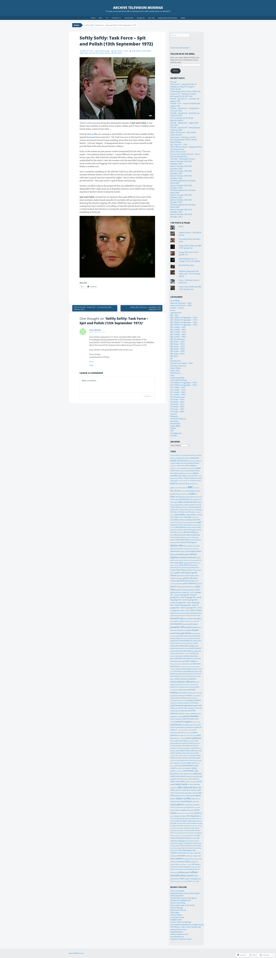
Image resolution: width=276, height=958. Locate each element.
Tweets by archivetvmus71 (180, 48)
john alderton (194, 641)
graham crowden (194, 590)
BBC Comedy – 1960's (178, 330)
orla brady (173, 711)
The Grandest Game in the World (182, 905)
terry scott (179, 813)
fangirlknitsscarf (176, 932)
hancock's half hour (184, 613)
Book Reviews (175, 361)
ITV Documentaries (177, 397)
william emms (173, 872)
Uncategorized (175, 433)
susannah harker (188, 805)
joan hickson (197, 638)
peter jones (193, 735)
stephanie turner (179, 796)
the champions (193, 816)
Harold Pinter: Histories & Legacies (183, 898)
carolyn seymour (189, 505)
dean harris (180, 532)
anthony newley (179, 473)
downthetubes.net (177, 937)
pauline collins (193, 725)
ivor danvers (176, 624)
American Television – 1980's (181, 306)
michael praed (191, 693)
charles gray (184, 507)
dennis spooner (180, 535)
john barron (178, 643)
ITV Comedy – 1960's (178, 387)
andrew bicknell (193, 463)
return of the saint (187, 751)
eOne (172, 375)
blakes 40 (174, 497)
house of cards (196, 615)
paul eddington (185, 725)
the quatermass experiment (179, 835)
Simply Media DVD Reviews (167, 18)
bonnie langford (189, 497)
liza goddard (179, 674)
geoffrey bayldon (189, 575)
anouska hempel (189, 471)
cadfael (175, 502)
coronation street (177, 520)
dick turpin (177, 542)
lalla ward (196, 664)
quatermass (196, 745)
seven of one (183, 779)
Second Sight (175, 424)
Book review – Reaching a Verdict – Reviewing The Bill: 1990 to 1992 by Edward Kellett (183, 139)
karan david (182, 661)
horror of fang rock (187, 615)
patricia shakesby (190, 716)
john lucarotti (196, 648)
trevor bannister (183, 864)
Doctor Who (129, 18)
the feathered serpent (196, 823)
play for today (197, 743)
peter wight (183, 741)
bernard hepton (191, 491)
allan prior (199, 461)
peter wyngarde (191, 741)
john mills (173, 651)
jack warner (193, 624)
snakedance (173, 788)
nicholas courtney (183, 703)
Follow (175, 71)
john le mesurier (185, 648)
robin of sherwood (190, 760)
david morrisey (174, 530)
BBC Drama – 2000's (177, 354)
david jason (188, 527)
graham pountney (175, 592)
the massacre (181, 830)
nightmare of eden (175, 708)
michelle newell (174, 695)
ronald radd (177, 766)
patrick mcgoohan (176, 719)
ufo (193, 864)
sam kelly (180, 774)
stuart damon (186, 801)
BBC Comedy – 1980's (178, 335)
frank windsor (136, 51)
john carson (190, 643)
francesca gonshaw (188, 567)
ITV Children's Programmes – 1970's (183, 385)
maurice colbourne (186, 681)
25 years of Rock (174, 455)
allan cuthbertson (191, 461)
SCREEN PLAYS (175, 920)
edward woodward (188, 557)
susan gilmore (177, 804)
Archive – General (177, 308)
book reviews (174, 499)
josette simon (189, 656)
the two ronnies (187, 848)
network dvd (173, 703)
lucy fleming (174, 676)
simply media (181, 784)
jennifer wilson (187, 636)
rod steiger (199, 760)
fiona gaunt (194, 565)
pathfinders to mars (195, 713)
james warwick (184, 630)
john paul (187, 651)
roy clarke (178, 768)
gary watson (181, 576)
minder (189, 695)
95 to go (173, 82)
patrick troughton (184, 721)
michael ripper (198, 693)
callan (180, 502)
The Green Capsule (177, 891)
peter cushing (189, 732)
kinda (190, 664)
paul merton (180, 727)
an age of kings (175, 463)
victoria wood (194, 867)
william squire (184, 879)
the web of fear (197, 848)
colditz (181, 517)
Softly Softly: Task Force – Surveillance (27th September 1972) (145, 308)
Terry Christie (95, 330)
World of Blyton (176, 915)
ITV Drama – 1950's (177, 400)
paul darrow (175, 724)
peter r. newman (181, 738)
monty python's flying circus (180, 698)
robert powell (186, 758)
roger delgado (174, 763)
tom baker (181, 855)
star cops (195, 793)
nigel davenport (176, 705)
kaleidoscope (175, 661)
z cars (193, 881)
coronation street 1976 (192, 520)
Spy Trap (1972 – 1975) (178, 145)
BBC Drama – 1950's (177, 342)
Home (93, 18)
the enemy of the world (183, 823)
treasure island (174, 864)
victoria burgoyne (184, 867)
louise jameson (187, 674)
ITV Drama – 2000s (177, 412)
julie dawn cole (180, 658)
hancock (176, 613)
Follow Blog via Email (182, 54)
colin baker (187, 517)
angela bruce (184, 468)
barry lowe (184, 488)
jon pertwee (179, 656)
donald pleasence (188, 548)
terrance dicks (174, 810)
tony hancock (187, 859)
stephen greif (190, 796)
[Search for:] (180, 35)
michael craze (174, 687)
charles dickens (175, 507)
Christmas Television (178, 366)
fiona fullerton (185, 565)
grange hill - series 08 (185, 603)
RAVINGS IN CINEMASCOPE (180, 901)
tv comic (189, 864)
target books (190, 807)
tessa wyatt (185, 813)
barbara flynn (182, 484)
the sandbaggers (180, 841)
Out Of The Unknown (178, 419)
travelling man (194, 862)
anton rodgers (182, 476)
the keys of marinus (177, 828)
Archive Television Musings (138, 7)
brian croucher (193, 499)
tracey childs (184, 861)
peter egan (181, 735)
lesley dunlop (186, 671)
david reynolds (183, 530)
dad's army (193, 522)
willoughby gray (196, 879)
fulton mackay (197, 570)
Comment (147, 396)
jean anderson (196, 633)
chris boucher (174, 510)
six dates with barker (194, 784)
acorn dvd (182, 455)
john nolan (179, 651)
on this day (198, 708)
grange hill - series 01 (188, 592)
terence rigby (197, 807)
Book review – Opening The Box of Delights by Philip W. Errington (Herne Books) (183, 86)
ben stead (183, 491)
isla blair (195, 621)
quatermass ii (188, 748)
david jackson (180, 527)
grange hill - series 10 (190, 605)
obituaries (191, 708)
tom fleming (189, 856)
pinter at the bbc (188, 743)
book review (198, 497)
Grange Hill (140, 18)
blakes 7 (193, 493)
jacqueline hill (177, 627)
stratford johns (116, 53)
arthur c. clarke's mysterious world (189, 478)
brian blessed (184, 499)
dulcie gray (174, 554)
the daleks (177, 821)
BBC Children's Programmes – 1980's (183, 322)
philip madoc (178, 743)
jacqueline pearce (191, 627)
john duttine (180, 646)
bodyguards (181, 497)
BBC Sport (174, 356)
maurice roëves (179, 684)
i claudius (181, 621)
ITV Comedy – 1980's (178, 392)
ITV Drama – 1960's (177, 402)
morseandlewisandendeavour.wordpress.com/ (187, 925)
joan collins (190, 638)
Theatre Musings (176, 908)
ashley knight (173, 480)
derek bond (182, 537)
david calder (187, 525)
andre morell (184, 463)
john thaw (192, 653)
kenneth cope (178, 664)
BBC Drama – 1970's (177, 347)
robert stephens (196, 758)
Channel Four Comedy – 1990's (181, 363)
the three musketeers (185, 846)
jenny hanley (146, 51)
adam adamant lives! (190, 455)
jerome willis (183, 638)
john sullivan (185, 653)
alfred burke (182, 461)
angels (198, 468)
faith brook (193, 563)
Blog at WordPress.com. (76, 953)
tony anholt (176, 858)
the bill (197, 813)
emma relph (195, 560)
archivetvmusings (103, 51)
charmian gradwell (194, 507)
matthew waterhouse (181, 679)
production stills (180, 746)
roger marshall (182, 763)
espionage (187, 563)
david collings (195, 525)
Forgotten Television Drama (180, 939)
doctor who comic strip (189, 546)
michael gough (174, 690)
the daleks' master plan (188, 821)
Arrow (172, 310)
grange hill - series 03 (189, 595)
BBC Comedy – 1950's (178, 327)
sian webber (180, 781)
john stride (179, 653)
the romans (193, 838)
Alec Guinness (186, 458)
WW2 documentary (174, 881)
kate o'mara (191, 661)
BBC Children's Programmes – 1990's (183, 325)
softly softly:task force (187, 787)
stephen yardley (183, 798)
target (184, 807)
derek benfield (174, 537)
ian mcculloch (188, 619)
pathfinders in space (184, 713)
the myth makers (189, 833)
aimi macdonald (177, 458)
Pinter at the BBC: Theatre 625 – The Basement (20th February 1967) (92, 308)
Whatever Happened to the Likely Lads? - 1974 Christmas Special (189, 273)
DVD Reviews (175, 373)
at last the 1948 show (183, 480)
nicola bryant (194, 703)
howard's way (176, 618)
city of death (199, 515)
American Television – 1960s (180, 303)
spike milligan (188, 793)
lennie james (187, 669)
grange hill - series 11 (178, 608)
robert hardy (192, 755)
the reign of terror (192, 836)
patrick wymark (196, 722)
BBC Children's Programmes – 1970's (183, 320)
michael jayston (183, 690)
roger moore (192, 763)
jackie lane (185, 624)
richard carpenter (175, 753)
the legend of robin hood (190, 828)
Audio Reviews (175, 313)
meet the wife (186, 684)
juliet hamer (197, 658)
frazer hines (181, 570)
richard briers (198, 751)
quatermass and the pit (176, 748)
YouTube (173, 436)
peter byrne (181, 733)
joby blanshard (185, 641)
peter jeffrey (187, 735)
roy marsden (186, 768)
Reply (91, 365)
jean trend (179, 636)
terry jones (190, 810)
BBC (100, 18)
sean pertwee (189, 776)
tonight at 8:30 (197, 856)
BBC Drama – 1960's (177, 344)
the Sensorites (190, 841)
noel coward (184, 708)
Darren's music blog (177, 903)
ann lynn (181, 471)
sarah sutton (180, 776)
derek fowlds (188, 537)
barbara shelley (190, 483)
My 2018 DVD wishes (186, 265)
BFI (171, 359)
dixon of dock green (189, 542)
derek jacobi (195, 537)
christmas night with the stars (187, 509)
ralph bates (195, 748)
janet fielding (175, 633)
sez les (190, 779)
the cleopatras (178, 818)
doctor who (176, 545)
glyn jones (193, 586)
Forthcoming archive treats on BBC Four (185, 92)
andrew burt (173, 465)
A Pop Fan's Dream (177, 917)
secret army (198, 776)
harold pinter (194, 613)
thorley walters (190, 853)
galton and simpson (183, 573)
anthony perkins (188, 473)
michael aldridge (194, 684)
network (173, 414)
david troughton (192, 530)
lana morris (175, 666)
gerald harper (191, 581)
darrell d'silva (178, 525)
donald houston (178, 549)
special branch (179, 793)
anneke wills (174, 471)
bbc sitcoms (175, 491)
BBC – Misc (174, 315)
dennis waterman (193, 535)
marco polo (182, 676)
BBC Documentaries (177, 339)
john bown (184, 643)
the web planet (174, 850)
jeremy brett (196, 636)
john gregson (190, 646)
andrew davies (181, 466)
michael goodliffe (194, 687)
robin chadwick (180, 760)
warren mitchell (187, 869)
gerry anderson (189, 583)
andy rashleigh (190, 466)
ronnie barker (187, 765)
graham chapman (182, 590)
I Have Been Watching (178, 380)
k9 (171, 661)
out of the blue (182, 711)
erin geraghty (178, 563)
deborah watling (189, 532)
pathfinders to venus (176, 716)
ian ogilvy (198, 619)
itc (198, 621)
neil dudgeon (189, 700)
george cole (187, 578)
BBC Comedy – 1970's (178, 332)
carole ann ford (190, 502)
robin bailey (173, 760)
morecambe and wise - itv (177, 700)
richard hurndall (174, 755)
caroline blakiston (178, 505)
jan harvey (186, 633)
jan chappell (193, 630)
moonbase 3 (193, 698)
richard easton (186, 753)
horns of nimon (178, 615)
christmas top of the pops (186, 512)
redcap (178, 751)
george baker (179, 578)
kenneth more (185, 664)
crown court (185, 522)
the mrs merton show (179, 833)
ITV (107, 18)
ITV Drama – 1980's (177, 407)
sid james (187, 781)
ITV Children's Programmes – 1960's (183, 383)
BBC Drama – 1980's (177, 349)
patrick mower (188, 719)
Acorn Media (175, 301)
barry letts (178, 487)
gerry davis (199, 583)
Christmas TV (116, 18)
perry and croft (189, 730)
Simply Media (175, 426)
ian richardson (174, 621)
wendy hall (196, 869)
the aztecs (191, 813)
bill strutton (179, 494)
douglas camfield (184, 551)
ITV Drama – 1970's (177, 404)
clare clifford (174, 517)
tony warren (195, 859)
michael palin (182, 693)
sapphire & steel (188, 774)
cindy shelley (179, 515)
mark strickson (191, 676)
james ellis (176, 630)
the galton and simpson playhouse (180, 826)
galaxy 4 (172, 573)
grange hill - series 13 (179, 610)
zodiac (197, 881)
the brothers (183, 816)
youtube (189, 881)
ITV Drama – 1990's (177, 409)
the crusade (186, 818)
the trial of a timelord (175, 848)
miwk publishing (196, 695)
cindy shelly (190, 515)
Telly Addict (174, 913)
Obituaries (174, 416)
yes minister (183, 881)
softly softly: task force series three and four (95, 53)
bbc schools (196, 487)
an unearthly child (192, 476)
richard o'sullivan (183, 755)
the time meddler (196, 845)
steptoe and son (196, 798)
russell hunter (188, 771)
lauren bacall (195, 666)
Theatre (173, 428)
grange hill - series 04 (178, 597)
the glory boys (194, 825)
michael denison (184, 687)
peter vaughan (174, 741)
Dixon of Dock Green (178, 152)
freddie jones (189, 570)
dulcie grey (184, 554)
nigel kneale (188, 705)
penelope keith (182, 730)
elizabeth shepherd (178, 560)
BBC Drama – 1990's (177, 351)
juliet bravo (190, 658)
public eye (188, 746)
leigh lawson (179, 669)
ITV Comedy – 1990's (178, 395)
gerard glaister (179, 583)
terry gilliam (183, 810)
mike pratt (183, 695)
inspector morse (188, 621)
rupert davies (179, 771)
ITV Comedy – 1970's (178, 390)
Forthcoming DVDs (177, 378)
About (183, 18)
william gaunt (184, 872)
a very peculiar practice (194, 480)
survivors (195, 801)
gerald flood (181, 581)
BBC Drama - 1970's (121, 51)
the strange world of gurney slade (185, 843)
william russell (186, 875)
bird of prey (186, 494)
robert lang (179, 758)
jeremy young (174, 638)
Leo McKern (195, 669)
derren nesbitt (175, 540)
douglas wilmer (195, 551)
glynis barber (185, 587)
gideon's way (175, 587)
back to (174, 483)
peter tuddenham (193, 738)
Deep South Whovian (178, 910)
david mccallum (196, 527)
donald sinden (195, 548)
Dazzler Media (175, 368)
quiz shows (174, 421)
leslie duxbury (195, 671)
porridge (172, 746)
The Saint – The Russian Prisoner (182, 159)
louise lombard (196, 674)
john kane (178, 648)
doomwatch (175, 551)
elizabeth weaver (188, 560)
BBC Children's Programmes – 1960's (183, 318)
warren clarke (179, 869)
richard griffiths (194, 753)
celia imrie (198, 505)
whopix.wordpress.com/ (179, 934)
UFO (172, 431)
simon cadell (194, 781)
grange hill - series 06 (181, 600)
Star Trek (151, 18)
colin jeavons (195, 517)
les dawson (178, 671)
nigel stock (198, 706)
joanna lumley (174, 641)
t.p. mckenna (178, 807)
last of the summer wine (186, 666)
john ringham (194, 651)
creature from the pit (176, 522)
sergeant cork (175, 779)
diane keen (184, 540)
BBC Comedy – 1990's (178, 337)
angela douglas (191, 468)
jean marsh (173, 636)
